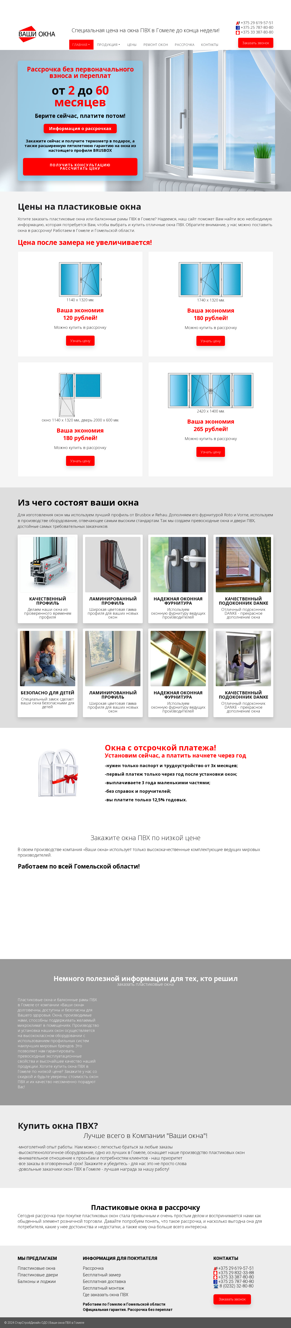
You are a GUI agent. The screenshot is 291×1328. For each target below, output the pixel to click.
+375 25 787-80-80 (257, 27)
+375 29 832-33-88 (236, 1272)
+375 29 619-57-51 (257, 22)
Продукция (107, 44)
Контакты (210, 44)
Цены (132, 44)
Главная (79, 44)
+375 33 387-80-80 (257, 32)
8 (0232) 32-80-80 (237, 1286)
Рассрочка (184, 44)
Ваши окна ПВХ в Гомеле (66, 1322)
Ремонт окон (156, 44)
